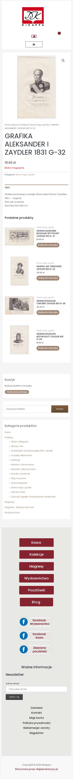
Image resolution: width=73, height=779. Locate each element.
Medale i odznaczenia (22, 464)
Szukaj (59, 409)
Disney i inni (17, 446)
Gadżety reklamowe (21, 455)
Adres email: (12, 683)
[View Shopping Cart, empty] (33, 36)
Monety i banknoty (20, 473)
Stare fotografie (19, 482)
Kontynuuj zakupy (17, 392)
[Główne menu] (33, 44)
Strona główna (12, 124)
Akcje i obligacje (19, 441)
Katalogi (15, 459)
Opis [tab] (7, 187)
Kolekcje (9, 437)
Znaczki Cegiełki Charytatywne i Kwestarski (33, 496)
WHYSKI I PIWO (18, 492)
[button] (63, 61)
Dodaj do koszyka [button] (48, 245)
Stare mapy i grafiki (21, 487)
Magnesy (9, 502)
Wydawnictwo (12, 512)
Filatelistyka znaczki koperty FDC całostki (32, 450)
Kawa (8, 432)
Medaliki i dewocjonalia (23, 469)
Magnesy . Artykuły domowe (19, 507)
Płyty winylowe (18, 478)
